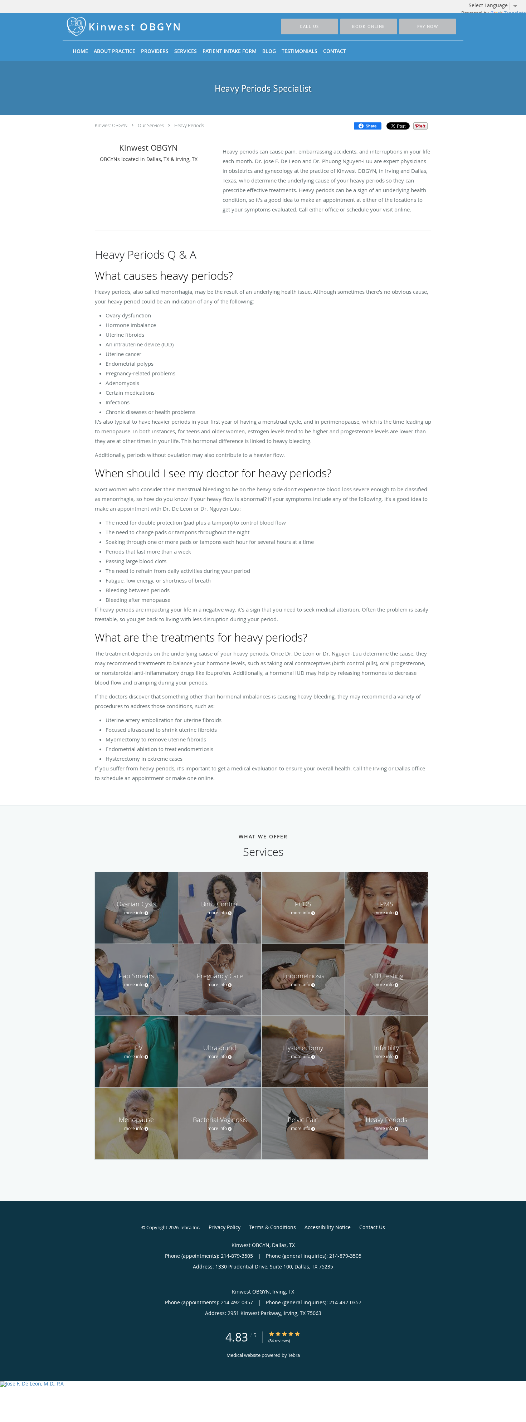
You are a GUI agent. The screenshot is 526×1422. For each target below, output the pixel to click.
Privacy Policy (224, 1227)
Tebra (294, 1355)
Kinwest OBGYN (111, 125)
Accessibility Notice (328, 1227)
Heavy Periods (189, 125)
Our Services (151, 125)
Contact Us (372, 1227)
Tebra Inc (189, 1227)
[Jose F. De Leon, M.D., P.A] (263, 1384)
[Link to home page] (116, 26)
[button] (368, 26)
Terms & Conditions (272, 1227)
